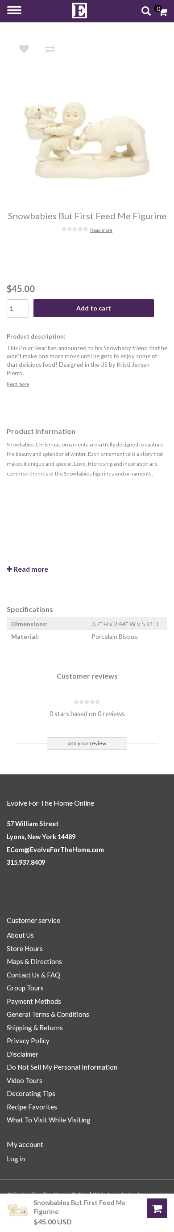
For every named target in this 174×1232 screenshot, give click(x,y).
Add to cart (93, 308)
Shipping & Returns (35, 1028)
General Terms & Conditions (48, 1014)
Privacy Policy (28, 1041)
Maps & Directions (34, 961)
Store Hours (25, 948)
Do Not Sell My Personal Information (62, 1067)
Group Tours (25, 988)
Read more (101, 230)
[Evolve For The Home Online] (80, 10)
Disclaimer (22, 1054)
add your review (87, 743)
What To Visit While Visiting (49, 1120)
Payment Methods (34, 1001)
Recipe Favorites (32, 1107)
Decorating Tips (31, 1093)
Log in (16, 1159)
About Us (20, 935)
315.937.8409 (26, 862)
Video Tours (24, 1080)
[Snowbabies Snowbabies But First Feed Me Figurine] (93, 139)
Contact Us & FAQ (33, 975)
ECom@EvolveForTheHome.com (55, 850)
